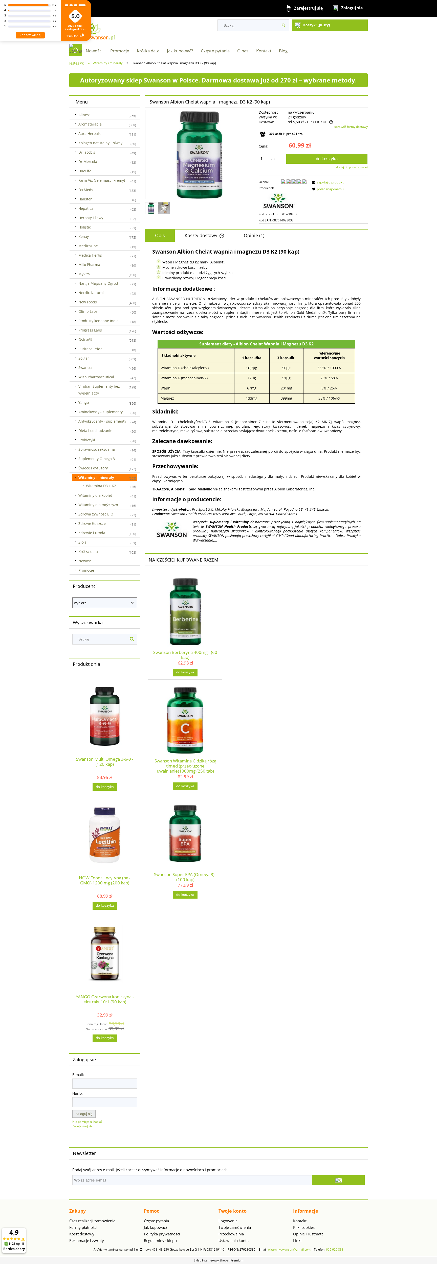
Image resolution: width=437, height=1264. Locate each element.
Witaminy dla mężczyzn (98, 504)
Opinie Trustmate (308, 1233)
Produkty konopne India (98, 320)
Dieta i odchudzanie (95, 430)
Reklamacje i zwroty (86, 1240)
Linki (297, 1240)
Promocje (86, 570)
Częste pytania (156, 1220)
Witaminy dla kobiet (95, 495)
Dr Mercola (87, 161)
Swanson (86, 367)
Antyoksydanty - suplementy (102, 421)
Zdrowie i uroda (91, 532)
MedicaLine (88, 245)
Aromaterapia (90, 124)
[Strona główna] (92, 30)
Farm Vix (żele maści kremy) (101, 180)
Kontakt (300, 1220)
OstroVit (85, 339)
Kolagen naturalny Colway (100, 142)
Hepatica (85, 208)
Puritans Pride (90, 348)
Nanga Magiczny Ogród (98, 283)
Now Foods (87, 302)
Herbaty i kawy (90, 217)
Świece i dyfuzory (93, 468)
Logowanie (228, 1220)
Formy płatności (83, 1227)
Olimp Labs (88, 311)
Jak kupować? (155, 1227)
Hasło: (77, 1093)
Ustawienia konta (234, 1240)
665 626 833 (334, 1249)
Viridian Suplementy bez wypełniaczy (99, 390)
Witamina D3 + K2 (101, 485)
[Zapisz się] (338, 1180)
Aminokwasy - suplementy (100, 411)
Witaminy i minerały (96, 477)
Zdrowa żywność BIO (95, 514)
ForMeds (85, 189)
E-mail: (78, 1074)
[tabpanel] (256, 395)
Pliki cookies (304, 1227)
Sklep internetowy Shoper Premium (218, 1260)
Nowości (85, 560)
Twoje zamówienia (235, 1227)
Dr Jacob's (86, 152)
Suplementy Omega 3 (96, 458)
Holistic (84, 227)
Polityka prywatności (162, 1233)
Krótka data (88, 551)
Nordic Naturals (91, 292)
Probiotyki (86, 440)
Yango (83, 402)
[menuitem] (94, 50)
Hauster (85, 199)
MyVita (84, 274)
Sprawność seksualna (96, 449)
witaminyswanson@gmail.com (289, 1249)
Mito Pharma (89, 264)
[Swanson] (279, 201)
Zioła (82, 542)
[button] (327, 182)
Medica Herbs (90, 255)
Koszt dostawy (81, 1233)
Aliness (84, 114)
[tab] (160, 236)
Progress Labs (90, 330)
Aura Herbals (89, 133)
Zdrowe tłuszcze (92, 523)
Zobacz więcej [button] (30, 35)
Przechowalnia (231, 1233)
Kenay (83, 236)
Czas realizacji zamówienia (92, 1220)
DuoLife (84, 171)
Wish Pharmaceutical (96, 377)
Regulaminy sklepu (160, 1240)
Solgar (83, 358)
